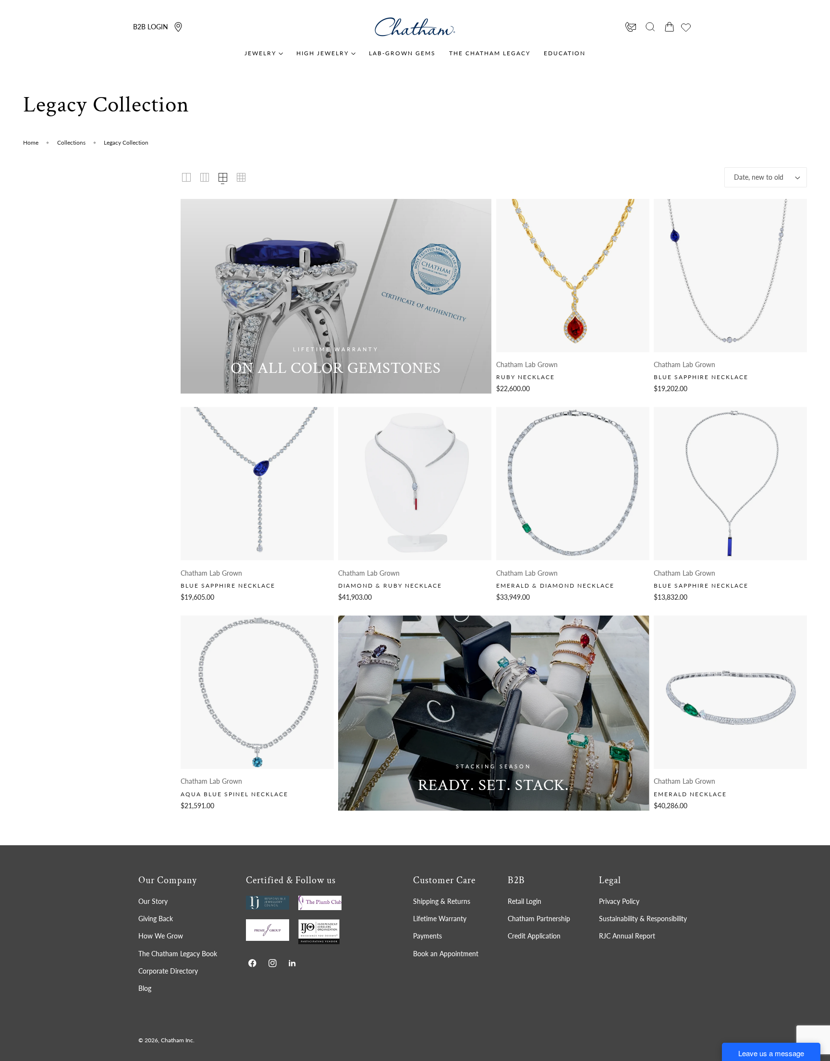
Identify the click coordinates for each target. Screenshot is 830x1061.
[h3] (336, 296)
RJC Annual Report (627, 936)
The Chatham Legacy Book (177, 954)
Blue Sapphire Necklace (701, 377)
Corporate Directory (168, 971)
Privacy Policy (619, 901)
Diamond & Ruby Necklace (390, 585)
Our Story (153, 901)
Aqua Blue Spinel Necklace (234, 794)
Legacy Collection (126, 142)
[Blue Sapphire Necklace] (730, 275)
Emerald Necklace (690, 794)
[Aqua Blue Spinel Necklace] (257, 692)
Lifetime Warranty (439, 918)
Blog (144, 988)
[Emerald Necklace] (730, 692)
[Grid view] (186, 177)
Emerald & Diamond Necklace (555, 585)
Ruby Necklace (525, 377)
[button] (650, 27)
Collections (71, 142)
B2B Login (150, 27)
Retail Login (524, 901)
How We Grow (160, 936)
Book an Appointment (445, 954)
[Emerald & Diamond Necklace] (572, 483)
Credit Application (534, 936)
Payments (427, 936)
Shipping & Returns (441, 901)
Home (30, 142)
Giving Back (155, 918)
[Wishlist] (686, 27)
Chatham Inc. (178, 1040)
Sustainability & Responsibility (643, 918)
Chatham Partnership (539, 918)
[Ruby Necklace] (572, 275)
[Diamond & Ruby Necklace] (414, 483)
